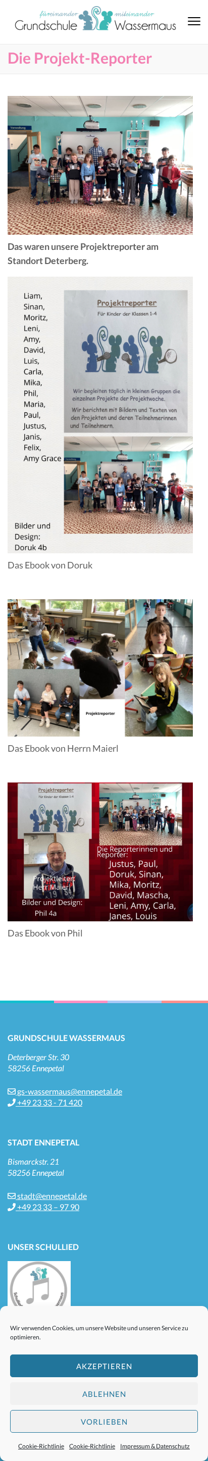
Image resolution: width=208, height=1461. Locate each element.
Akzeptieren (104, 1366)
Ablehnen (104, 1393)
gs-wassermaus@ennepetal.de (69, 1091)
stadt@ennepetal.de (51, 1196)
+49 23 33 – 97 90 (47, 1207)
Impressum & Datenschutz (155, 1446)
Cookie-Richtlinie (41, 1446)
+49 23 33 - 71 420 (49, 1102)
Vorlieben (104, 1421)
